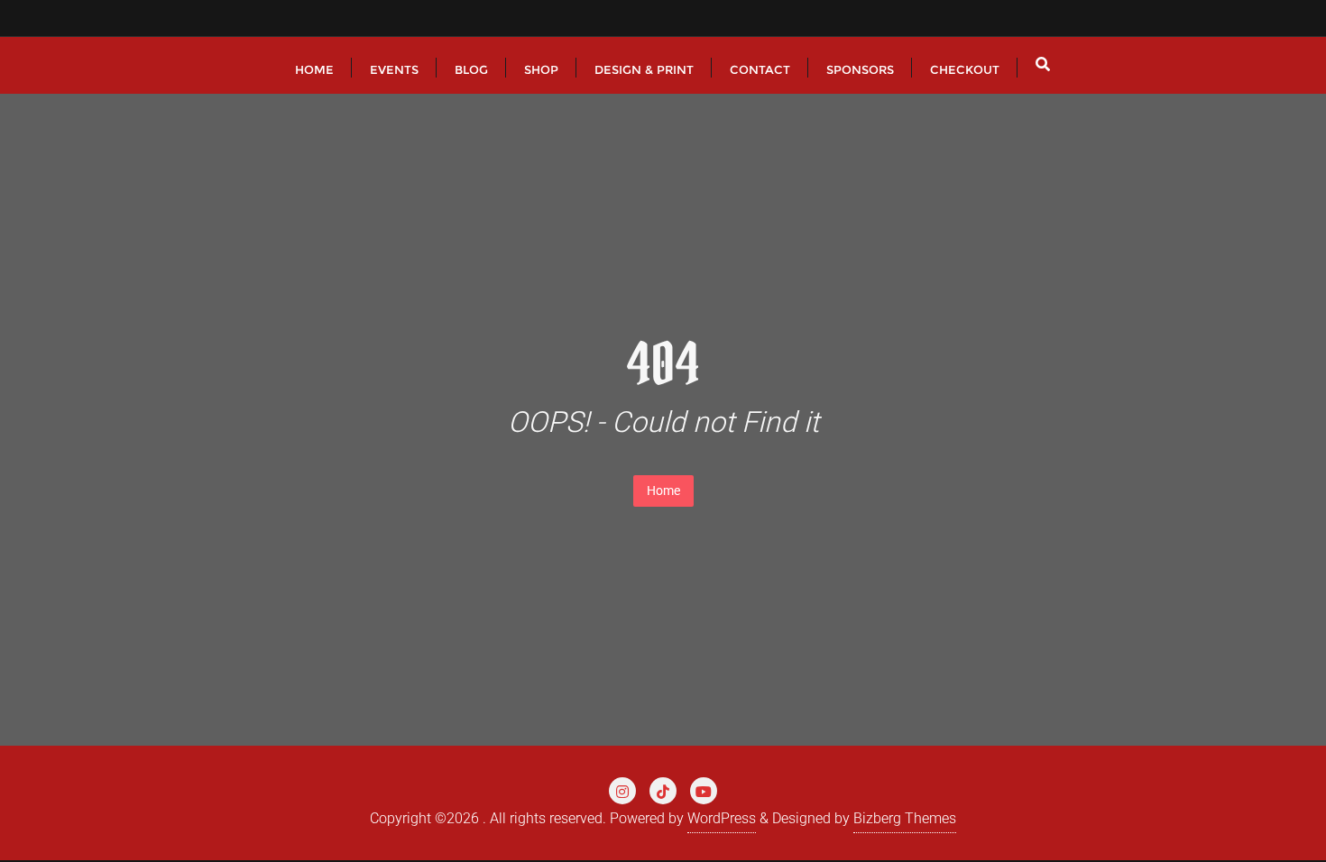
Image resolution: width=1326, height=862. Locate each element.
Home (663, 490)
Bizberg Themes (904, 818)
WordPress (721, 818)
